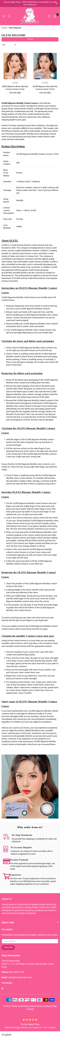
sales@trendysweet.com (20, 977)
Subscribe (8, 947)
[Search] (9, 16)
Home (4, 28)
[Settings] (49, 16)
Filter (30, 39)
